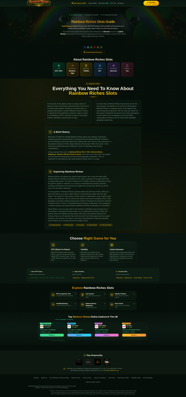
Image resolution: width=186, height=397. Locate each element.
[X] (88, 47)
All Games (120, 3)
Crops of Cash (44, 277)
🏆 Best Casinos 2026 (78, 3)
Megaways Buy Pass (87, 277)
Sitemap (36, 378)
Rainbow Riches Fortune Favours (69, 154)
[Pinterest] (94, 47)
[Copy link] (101, 47)
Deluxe (52, 277)
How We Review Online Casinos (59, 378)
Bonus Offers (93, 3)
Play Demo (103, 3)
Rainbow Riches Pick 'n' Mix (80, 152)
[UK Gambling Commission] (98, 362)
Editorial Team (75, 378)
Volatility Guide (136, 378)
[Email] (98, 47)
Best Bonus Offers (123, 378)
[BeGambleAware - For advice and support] (79, 362)
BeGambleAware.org (62, 340)
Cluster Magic (34, 277)
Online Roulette (147, 378)
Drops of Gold (147, 277)
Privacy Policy (87, 378)
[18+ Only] (107, 362)
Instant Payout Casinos (93, 382)
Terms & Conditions (100, 378)
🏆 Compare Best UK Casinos (93, 52)
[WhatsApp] (91, 47)
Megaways (76, 277)
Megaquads (128, 277)
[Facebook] (84, 47)
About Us (44, 378)
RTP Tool (113, 3)
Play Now (51, 335)
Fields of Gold (60, 277)
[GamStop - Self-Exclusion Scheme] (88, 362)
